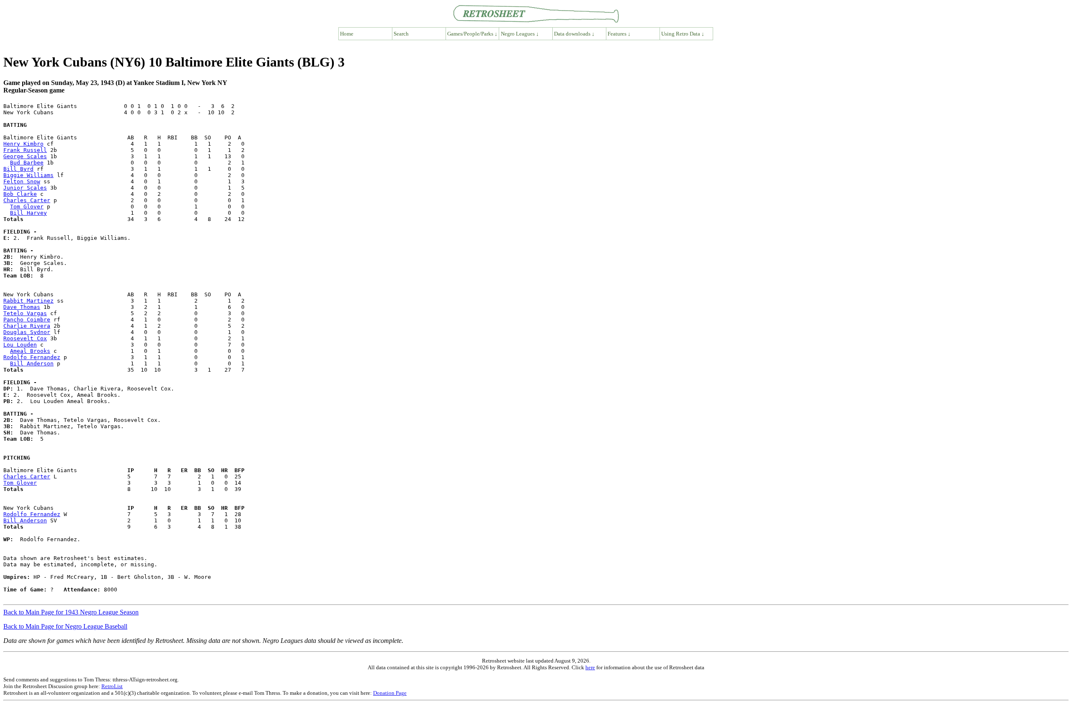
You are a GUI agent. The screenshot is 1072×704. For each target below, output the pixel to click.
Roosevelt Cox (25, 338)
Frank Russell (25, 150)
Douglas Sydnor (26, 332)
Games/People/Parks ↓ (472, 34)
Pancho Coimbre (26, 319)
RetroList (112, 686)
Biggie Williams (28, 175)
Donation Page (390, 693)
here (590, 667)
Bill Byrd (18, 169)
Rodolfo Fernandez (31, 357)
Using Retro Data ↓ (682, 34)
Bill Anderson (32, 363)
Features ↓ (619, 34)
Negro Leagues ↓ (520, 34)
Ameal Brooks (30, 351)
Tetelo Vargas (25, 313)
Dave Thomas (21, 307)
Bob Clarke (20, 194)
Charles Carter (26, 200)
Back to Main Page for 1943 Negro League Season (71, 612)
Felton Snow (21, 181)
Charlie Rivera (26, 326)
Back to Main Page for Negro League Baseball (65, 626)
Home (346, 34)
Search (401, 34)
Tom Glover (27, 206)
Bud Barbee (27, 162)
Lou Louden (20, 345)
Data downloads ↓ (574, 34)
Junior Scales (25, 188)
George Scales (25, 156)
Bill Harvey (28, 213)
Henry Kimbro (23, 144)
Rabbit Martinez (28, 301)
